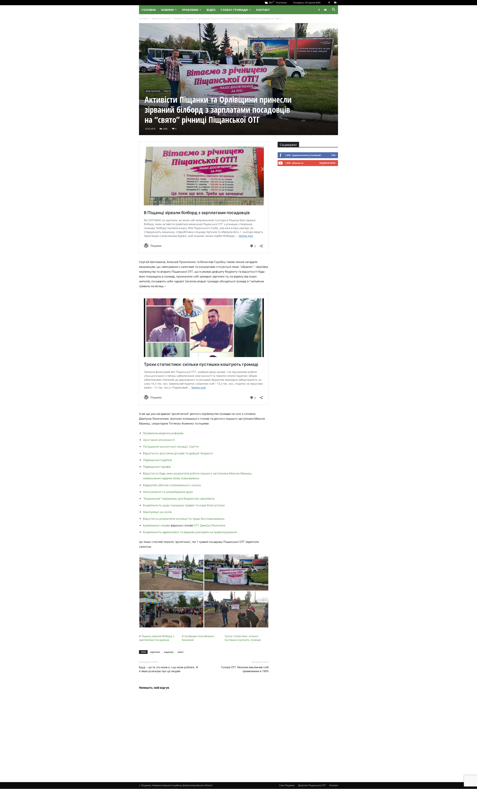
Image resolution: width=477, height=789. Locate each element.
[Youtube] (335, 2)
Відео (211, 10)
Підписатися (327, 163)
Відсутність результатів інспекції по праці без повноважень (184, 518)
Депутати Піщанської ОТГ (312, 785)
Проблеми (190, 10)
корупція (168, 652)
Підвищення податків (157, 460)
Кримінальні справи (156, 525)
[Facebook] (329, 2)
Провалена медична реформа (163, 433)
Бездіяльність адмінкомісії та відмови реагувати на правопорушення (190, 532)
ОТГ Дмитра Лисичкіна (209, 525)
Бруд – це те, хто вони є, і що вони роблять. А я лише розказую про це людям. (168, 669)
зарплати (155, 652)
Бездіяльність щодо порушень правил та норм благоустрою (184, 505)
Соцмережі (288, 145)
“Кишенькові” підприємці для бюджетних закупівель (179, 498)
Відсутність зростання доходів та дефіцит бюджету (178, 453)
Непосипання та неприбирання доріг (168, 492)
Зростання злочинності (159, 440)
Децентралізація (161, 18)
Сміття (193, 446)
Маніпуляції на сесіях (157, 512)
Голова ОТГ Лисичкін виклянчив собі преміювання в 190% (245, 669)
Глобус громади (234, 10)
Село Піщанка (286, 785)
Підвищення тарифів (157, 466)
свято (181, 652)
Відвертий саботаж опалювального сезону (172, 485)
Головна (149, 10)
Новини (167, 10)
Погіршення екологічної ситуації (165, 446)
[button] (333, 10)
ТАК (333, 155)
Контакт (263, 10)
